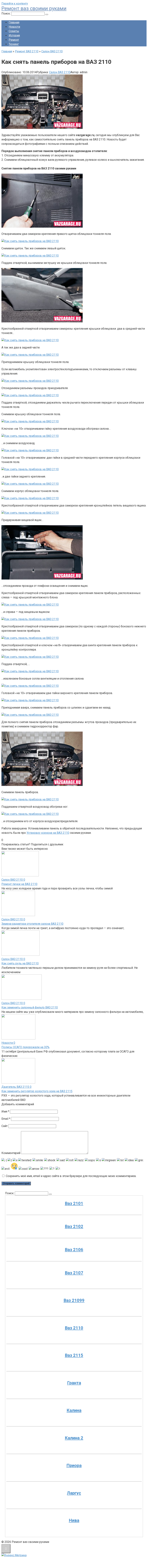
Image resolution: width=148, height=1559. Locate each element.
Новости (14, 26)
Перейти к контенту (14, 3)
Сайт (4, 1126)
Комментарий (10, 1153)
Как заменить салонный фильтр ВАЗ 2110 (29, 1007)
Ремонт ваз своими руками (33, 8)
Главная (14, 22)
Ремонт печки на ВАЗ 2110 (19, 884)
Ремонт (14, 39)
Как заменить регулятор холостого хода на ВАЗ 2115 (36, 1091)
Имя (5, 1111)
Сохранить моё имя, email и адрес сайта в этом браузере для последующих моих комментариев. (71, 1176)
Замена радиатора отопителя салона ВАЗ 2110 (32, 923)
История (14, 35)
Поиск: (6, 13)
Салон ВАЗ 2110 (59, 72)
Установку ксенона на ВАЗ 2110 (48, 832)
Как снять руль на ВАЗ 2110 (20, 963)
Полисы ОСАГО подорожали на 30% (25, 1047)
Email (5, 1118)
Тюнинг (14, 44)
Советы (14, 31)
